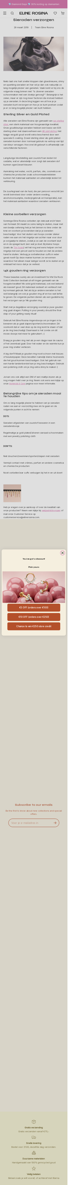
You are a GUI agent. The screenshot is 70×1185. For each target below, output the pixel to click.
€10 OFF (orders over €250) (33, 617)
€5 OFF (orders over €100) (33, 607)
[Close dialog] (62, 552)
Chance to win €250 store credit (33, 626)
